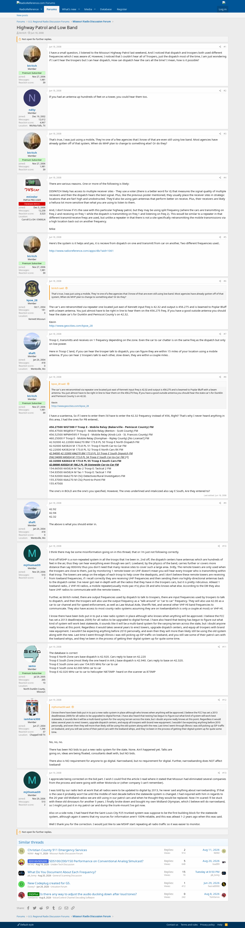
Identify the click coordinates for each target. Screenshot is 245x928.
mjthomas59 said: (60, 707)
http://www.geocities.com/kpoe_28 (71, 325)
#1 (225, 46)
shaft (32, 353)
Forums (52, 9)
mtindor (32, 196)
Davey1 (31, 886)
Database (106, 9)
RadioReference (29, 9)
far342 (31, 864)
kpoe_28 (32, 300)
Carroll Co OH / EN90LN (33, 219)
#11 (224, 646)
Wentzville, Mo (38, 368)
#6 (225, 281)
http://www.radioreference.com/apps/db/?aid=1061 (81, 250)
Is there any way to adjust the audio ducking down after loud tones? (88, 894)
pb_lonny (32, 875)
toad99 (216, 864)
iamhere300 (32, 719)
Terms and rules (189, 924)
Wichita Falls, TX (37, 125)
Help (219, 924)
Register (122, 9)
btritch (22, 32)
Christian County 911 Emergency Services (57, 850)
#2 (225, 90)
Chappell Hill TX (37, 734)
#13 (224, 772)
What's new (69, 9)
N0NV (30, 853)
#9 (225, 503)
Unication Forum (59, 886)
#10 (224, 546)
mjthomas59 (32, 565)
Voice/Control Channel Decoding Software (74, 897)
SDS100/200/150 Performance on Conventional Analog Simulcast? (96, 861)
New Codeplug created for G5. (49, 883)
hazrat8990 (214, 886)
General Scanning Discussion (67, 875)
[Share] (220, 47)
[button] (41, 9)
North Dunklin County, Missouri (34, 690)
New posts (22, 15)
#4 (225, 177)
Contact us (172, 924)
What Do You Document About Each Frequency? (62, 872)
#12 (224, 699)
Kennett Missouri (37, 319)
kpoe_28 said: (58, 383)
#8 (225, 376)
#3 (225, 133)
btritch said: (57, 288)
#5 (225, 237)
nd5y (32, 110)
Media (88, 9)
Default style (27, 924)
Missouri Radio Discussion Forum (66, 853)
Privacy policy (207, 924)
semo (32, 666)
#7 (225, 333)
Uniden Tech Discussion (62, 864)
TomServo (33, 897)
